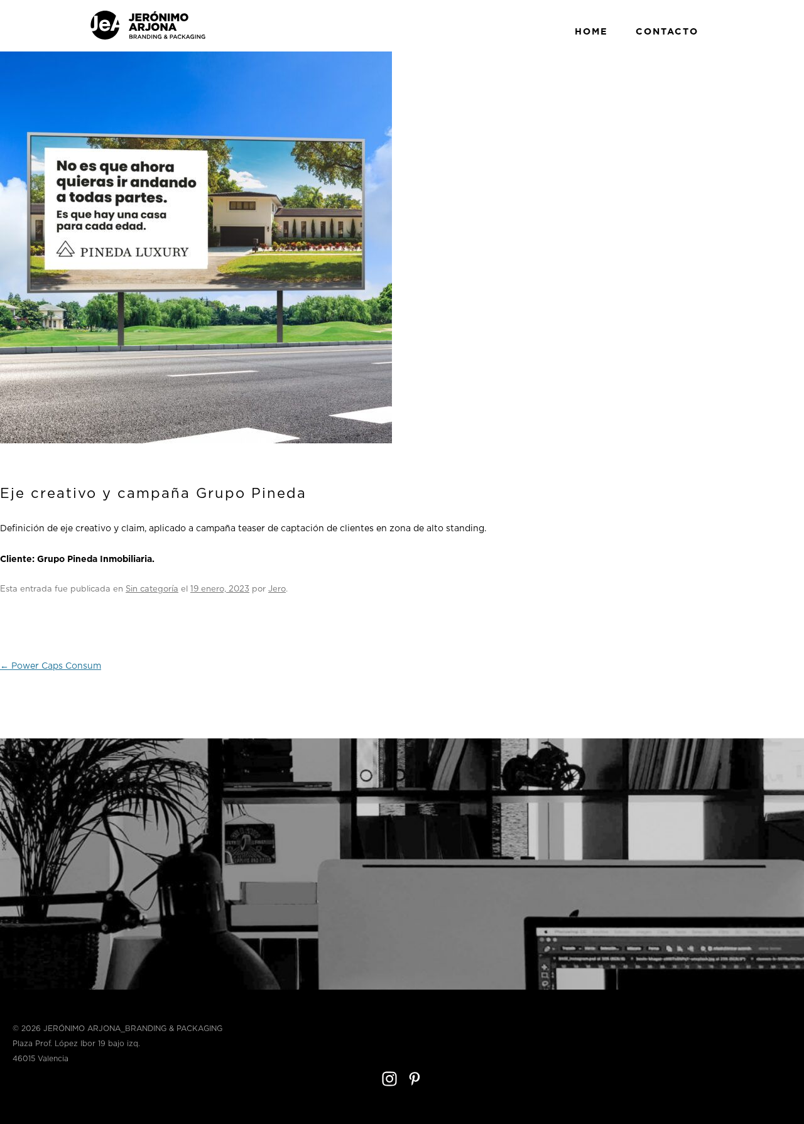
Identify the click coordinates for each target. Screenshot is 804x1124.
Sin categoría (152, 589)
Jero (277, 589)
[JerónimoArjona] (148, 37)
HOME (591, 31)
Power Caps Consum (50, 666)
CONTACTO (667, 31)
